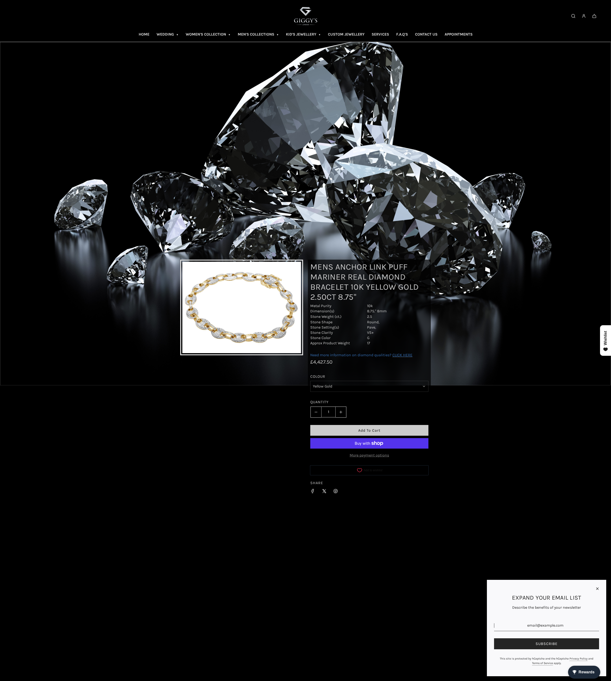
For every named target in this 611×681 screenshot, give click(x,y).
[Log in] (584, 16)
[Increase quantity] (341, 412)
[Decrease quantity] (316, 412)
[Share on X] (324, 492)
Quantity (319, 402)
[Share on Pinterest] (335, 492)
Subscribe (547, 643)
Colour (317, 376)
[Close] (597, 588)
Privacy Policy (578, 658)
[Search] (573, 16)
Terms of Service (542, 663)
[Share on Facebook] (312, 492)
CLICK (397, 354)
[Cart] (594, 16)
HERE (407, 354)
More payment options (369, 455)
